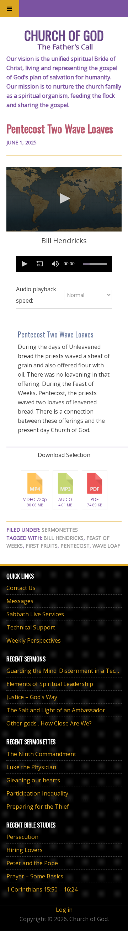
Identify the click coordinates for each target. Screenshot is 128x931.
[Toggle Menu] (9, 8)
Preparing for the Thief (37, 806)
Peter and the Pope (32, 863)
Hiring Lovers (24, 850)
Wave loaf (106, 545)
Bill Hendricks (63, 537)
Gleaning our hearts (33, 780)
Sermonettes (60, 529)
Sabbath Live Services (35, 614)
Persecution (22, 837)
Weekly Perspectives (33, 640)
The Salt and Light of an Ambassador (55, 710)
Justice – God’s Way (31, 697)
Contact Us (21, 588)
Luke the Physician (31, 767)
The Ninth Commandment (41, 754)
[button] (64, 198)
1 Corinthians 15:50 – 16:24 (42, 889)
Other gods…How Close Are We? (49, 723)
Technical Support (30, 627)
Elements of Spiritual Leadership (49, 684)
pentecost (75, 545)
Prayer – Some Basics (34, 876)
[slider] (95, 264)
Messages (19, 601)
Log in (64, 910)
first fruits (42, 545)
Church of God (64, 35)
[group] (55, 264)
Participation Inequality (37, 793)
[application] (64, 199)
